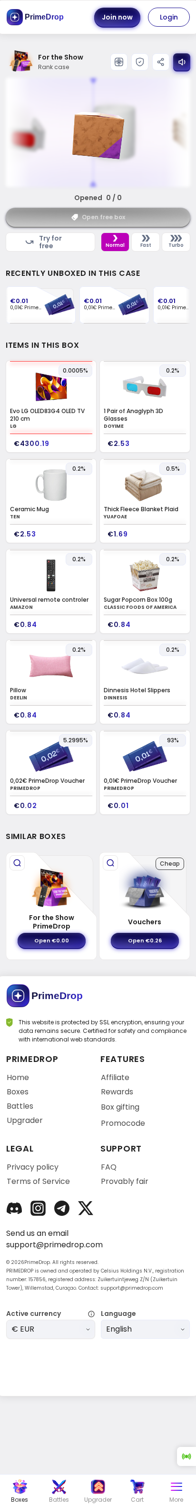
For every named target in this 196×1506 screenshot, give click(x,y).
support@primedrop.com (54, 1244)
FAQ (109, 1167)
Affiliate (115, 1077)
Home (18, 1077)
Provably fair (124, 1181)
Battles (20, 1106)
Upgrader (25, 1120)
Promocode (123, 1123)
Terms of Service (38, 1181)
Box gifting (120, 1107)
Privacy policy (33, 1167)
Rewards (117, 1092)
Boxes (18, 1092)
